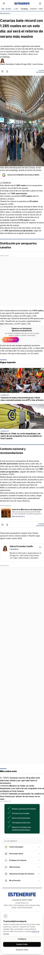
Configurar (22, 939)
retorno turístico (21, 536)
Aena (32, 217)
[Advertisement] (22, 282)
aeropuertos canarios (18, 533)
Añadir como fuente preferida (22, 175)
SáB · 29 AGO (6, 9)
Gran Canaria (5, 310)
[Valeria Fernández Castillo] (5, 548)
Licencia (40, 71)
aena (8, 533)
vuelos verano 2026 (14, 538)
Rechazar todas (22, 950)
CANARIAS (33, 9)
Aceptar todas (22, 944)
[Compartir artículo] (7, 71)
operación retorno (7, 536)
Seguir (11, 340)
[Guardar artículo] (2, 71)
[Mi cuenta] (40, 3)
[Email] (40, 547)
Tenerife (31, 536)
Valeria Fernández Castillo (10, 64)
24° (16, 9)
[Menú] (4, 3)
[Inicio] (22, 3)
